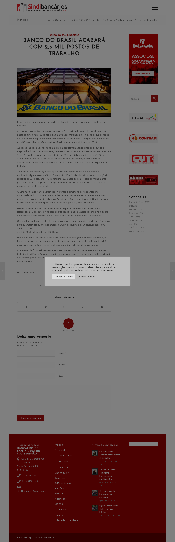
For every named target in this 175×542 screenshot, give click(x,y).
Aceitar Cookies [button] (87, 276)
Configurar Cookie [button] (64, 276)
